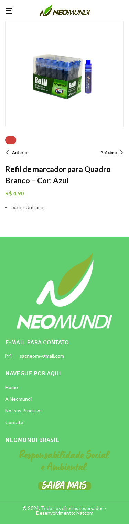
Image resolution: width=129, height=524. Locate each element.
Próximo (108, 152)
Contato (14, 422)
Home (11, 387)
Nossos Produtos (24, 410)
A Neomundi (18, 399)
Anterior (20, 152)
